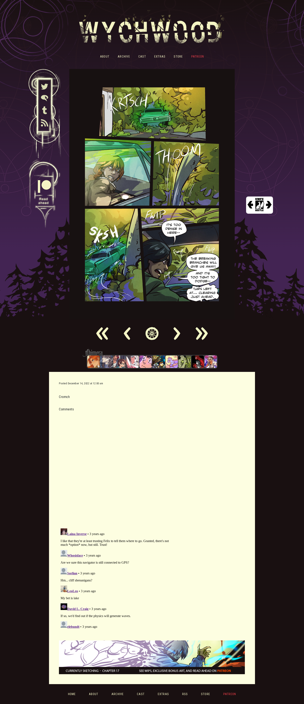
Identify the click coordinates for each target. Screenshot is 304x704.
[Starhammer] (145, 362)
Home (72, 694)
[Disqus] (116, 467)
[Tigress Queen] (93, 362)
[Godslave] (132, 362)
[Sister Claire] (171, 362)
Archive (124, 56)
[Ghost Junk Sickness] (211, 362)
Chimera (149, 352)
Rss (185, 694)
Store (178, 56)
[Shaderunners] (184, 362)
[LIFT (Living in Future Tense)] (119, 362)
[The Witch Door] (106, 362)
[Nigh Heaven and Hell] (197, 362)
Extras (160, 56)
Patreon (197, 56)
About (104, 56)
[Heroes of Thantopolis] (158, 362)
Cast (142, 56)
